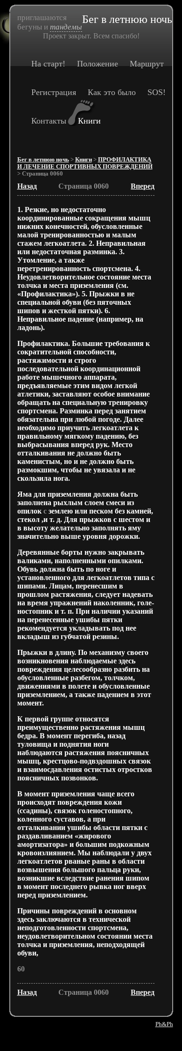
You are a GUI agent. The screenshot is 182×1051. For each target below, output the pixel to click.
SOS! (156, 92)
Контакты (48, 120)
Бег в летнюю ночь (43, 159)
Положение (97, 63)
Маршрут (147, 63)
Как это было (112, 92)
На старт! (48, 63)
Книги (89, 120)
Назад (27, 186)
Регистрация (53, 92)
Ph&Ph (164, 1024)
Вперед (142, 186)
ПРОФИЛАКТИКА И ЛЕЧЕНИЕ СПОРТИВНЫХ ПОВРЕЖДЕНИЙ (85, 163)
